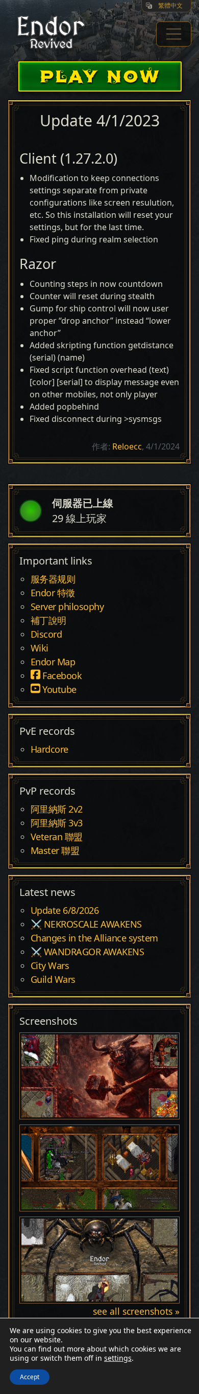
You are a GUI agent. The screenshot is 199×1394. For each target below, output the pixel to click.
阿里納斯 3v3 (57, 823)
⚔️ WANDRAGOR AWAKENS (87, 952)
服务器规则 (53, 579)
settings (118, 1358)
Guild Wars (53, 980)
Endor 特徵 (53, 593)
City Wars (50, 966)
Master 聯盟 (55, 851)
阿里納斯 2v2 (57, 809)
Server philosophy (67, 607)
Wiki (39, 648)
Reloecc (127, 446)
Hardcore (49, 750)
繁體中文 (170, 5)
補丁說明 (48, 621)
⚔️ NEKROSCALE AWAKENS (86, 924)
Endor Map (53, 662)
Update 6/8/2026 (65, 911)
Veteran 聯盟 (57, 837)
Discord (46, 634)
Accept (29, 1377)
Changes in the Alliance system (94, 938)
